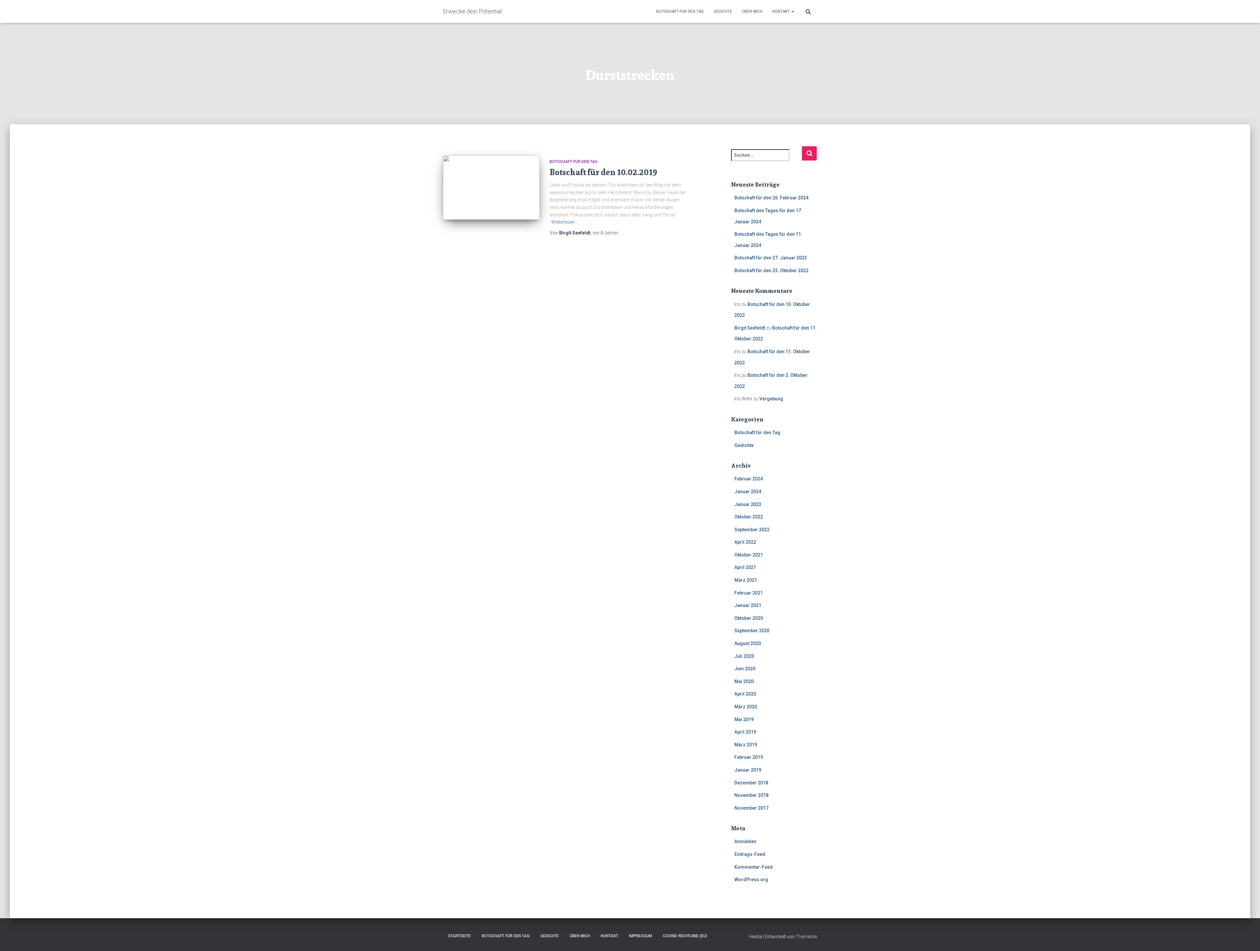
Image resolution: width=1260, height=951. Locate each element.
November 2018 (751, 795)
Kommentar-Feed (753, 867)
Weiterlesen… (564, 222)
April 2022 (745, 542)
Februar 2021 (748, 593)
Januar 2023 (747, 504)
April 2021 (745, 567)
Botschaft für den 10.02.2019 (603, 172)
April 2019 (745, 732)
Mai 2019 (744, 719)
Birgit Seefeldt (749, 328)
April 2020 (745, 694)
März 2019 (745, 744)
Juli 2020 (744, 656)
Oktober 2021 (748, 554)
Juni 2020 (744, 668)
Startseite (459, 936)
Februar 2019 (748, 757)
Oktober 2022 (748, 516)
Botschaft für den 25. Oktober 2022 (771, 270)
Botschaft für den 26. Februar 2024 (771, 197)
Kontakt (781, 11)
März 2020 (745, 706)
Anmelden (745, 841)
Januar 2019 (747, 770)
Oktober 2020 (748, 618)
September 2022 (751, 529)
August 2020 (747, 643)
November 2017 (751, 808)
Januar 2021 (747, 605)
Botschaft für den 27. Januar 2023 (770, 257)
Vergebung (771, 398)
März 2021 (745, 580)
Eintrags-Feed (749, 854)
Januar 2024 (747, 491)
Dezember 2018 (751, 782)
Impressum (640, 936)
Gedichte (723, 11)
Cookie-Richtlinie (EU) (685, 936)
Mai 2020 (744, 681)
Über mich (752, 11)
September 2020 (751, 630)
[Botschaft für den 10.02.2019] (491, 187)
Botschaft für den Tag (680, 11)
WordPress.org (751, 879)
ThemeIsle (806, 936)
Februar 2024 (748, 478)
